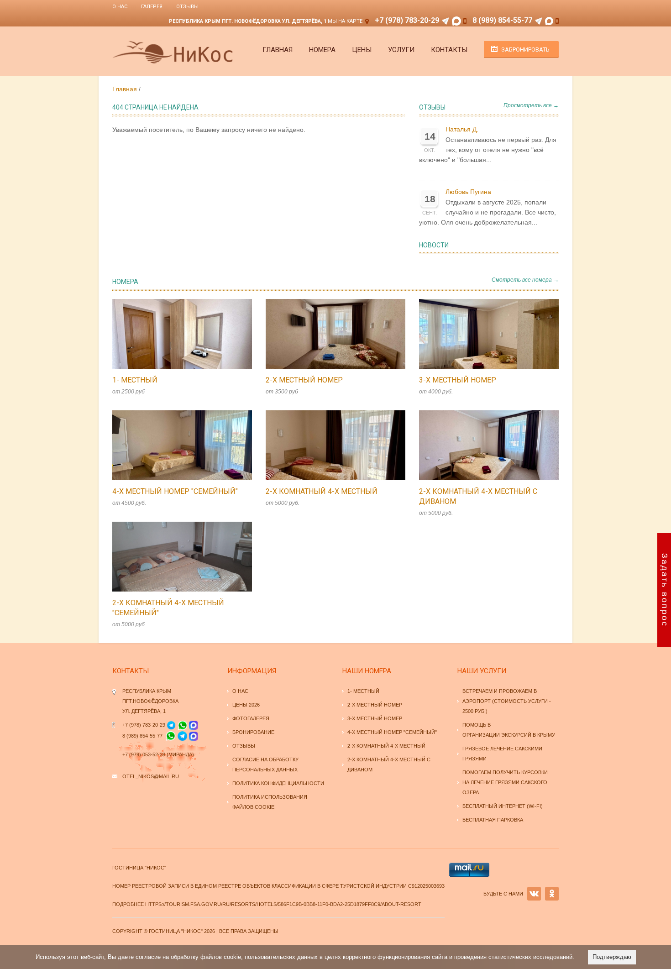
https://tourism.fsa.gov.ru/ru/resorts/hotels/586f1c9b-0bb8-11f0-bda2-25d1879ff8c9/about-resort (283, 904)
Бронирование (253, 732)
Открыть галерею (192, 334)
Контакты (449, 50)
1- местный (134, 380)
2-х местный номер (304, 380)
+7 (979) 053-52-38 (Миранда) (158, 754)
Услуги (401, 50)
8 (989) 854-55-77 (502, 20)
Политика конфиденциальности (278, 783)
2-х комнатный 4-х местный (321, 491)
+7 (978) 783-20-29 (407, 20)
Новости (434, 245)
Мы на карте (345, 21)
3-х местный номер (457, 380)
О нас (119, 7)
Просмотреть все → (531, 105)
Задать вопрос (664, 590)
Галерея (152, 7)
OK (552, 894)
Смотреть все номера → (525, 280)
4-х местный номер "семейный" (175, 491)
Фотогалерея (250, 718)
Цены (362, 50)
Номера (322, 50)
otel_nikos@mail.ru (150, 776)
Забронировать (525, 49)
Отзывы (187, 7)
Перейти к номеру (172, 334)
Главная (277, 50)
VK (534, 894)
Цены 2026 (246, 704)
